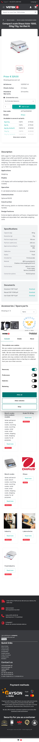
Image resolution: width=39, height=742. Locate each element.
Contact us (7, 662)
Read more (10, 444)
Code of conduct (6, 655)
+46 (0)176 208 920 (15, 2)
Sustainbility (5, 651)
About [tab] (32, 339)
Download (32, 289)
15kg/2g (6, 131)
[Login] (31, 7)
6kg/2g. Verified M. (9, 128)
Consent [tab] (7, 339)
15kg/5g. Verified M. (9, 134)
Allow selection (19, 400)
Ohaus (23, 115)
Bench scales (11, 20)
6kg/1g (6, 125)
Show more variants (19, 137)
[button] (35, 723)
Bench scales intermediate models (26, 20)
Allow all (19, 395)
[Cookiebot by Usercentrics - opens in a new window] (29, 334)
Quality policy (5, 657)
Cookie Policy (5, 649)
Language (33, 2)
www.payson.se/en (28, 706)
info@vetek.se (9, 676)
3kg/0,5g (7, 122)
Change (4, 639)
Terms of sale (5, 648)
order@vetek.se (19, 676)
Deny (19, 406)
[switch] (34, 375)
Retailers (3, 658)
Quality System (5, 653)
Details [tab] (19, 339)
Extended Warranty (12, 97)
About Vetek (4, 646)
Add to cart (25, 107)
